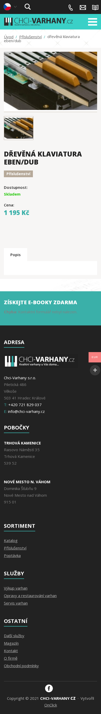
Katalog (11, 540)
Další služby (14, 635)
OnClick (50, 705)
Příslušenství (30, 37)
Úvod (8, 37)
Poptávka (12, 555)
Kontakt (11, 650)
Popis (15, 254)
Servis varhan (16, 603)
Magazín (95, 7)
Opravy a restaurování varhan (30, 595)
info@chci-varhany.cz (83, 7)
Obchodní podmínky (21, 665)
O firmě (10, 658)
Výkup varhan (15, 588)
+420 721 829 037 (71, 7)
